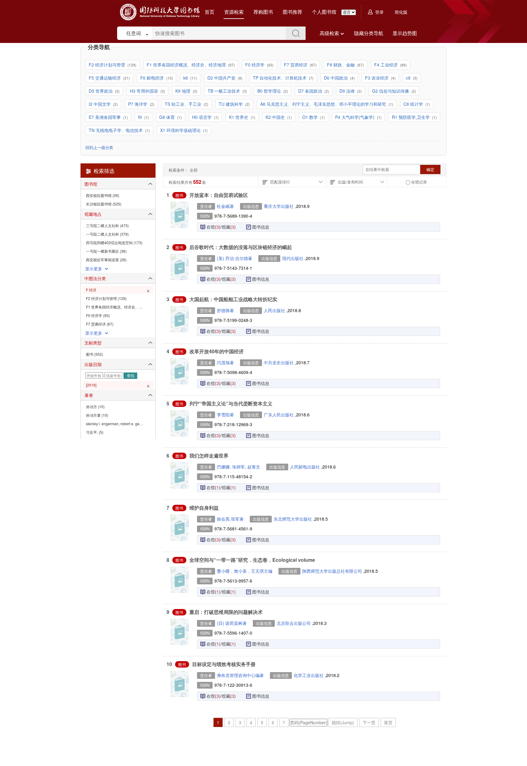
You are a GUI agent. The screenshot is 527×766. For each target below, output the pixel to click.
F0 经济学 (255, 65)
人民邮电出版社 (305, 467)
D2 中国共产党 (222, 78)
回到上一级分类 (99, 147)
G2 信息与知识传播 (391, 91)
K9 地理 (183, 91)
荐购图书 (263, 11)
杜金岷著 (225, 206)
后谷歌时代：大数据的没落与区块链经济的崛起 (240, 247)
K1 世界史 (239, 117)
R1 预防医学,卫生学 (411, 117)
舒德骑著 (225, 310)
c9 (409, 78)
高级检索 (329, 33)
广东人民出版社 (279, 415)
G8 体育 (167, 117)
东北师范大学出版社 (293, 519)
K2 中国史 (276, 117)
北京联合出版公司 (294, 623)
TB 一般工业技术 (224, 91)
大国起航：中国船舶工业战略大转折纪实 (233, 299)
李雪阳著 (225, 415)
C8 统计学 (413, 104)
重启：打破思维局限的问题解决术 (226, 611)
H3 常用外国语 (144, 91)
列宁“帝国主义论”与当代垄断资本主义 (230, 403)
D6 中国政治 (336, 78)
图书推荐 (292, 11)
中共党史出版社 (279, 362)
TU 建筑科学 (231, 104)
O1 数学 (310, 117)
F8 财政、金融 (341, 65)
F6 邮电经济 (152, 78)
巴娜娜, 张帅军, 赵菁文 (238, 467)
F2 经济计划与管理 (107, 65)
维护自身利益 (204, 507)
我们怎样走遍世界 (208, 455)
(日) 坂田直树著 (232, 623)
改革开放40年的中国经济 (216, 351)
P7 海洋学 (138, 104)
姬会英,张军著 (230, 519)
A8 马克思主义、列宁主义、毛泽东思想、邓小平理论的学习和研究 (323, 104)
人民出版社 (275, 310)
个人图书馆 (324, 11)
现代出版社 (293, 258)
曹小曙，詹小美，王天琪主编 (244, 571)
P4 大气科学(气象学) (355, 117)
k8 (186, 78)
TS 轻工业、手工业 (184, 104)
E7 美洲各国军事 (105, 117)
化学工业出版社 (309, 675)
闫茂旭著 (225, 362)
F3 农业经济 (377, 78)
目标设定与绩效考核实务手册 (224, 664)
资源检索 (234, 11)
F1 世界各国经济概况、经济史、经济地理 (187, 65)
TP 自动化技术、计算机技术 (280, 78)
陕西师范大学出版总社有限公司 (332, 571)
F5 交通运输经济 (105, 78)
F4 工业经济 (386, 65)
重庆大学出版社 (279, 206)
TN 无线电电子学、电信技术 (116, 130)
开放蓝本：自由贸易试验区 (218, 194)
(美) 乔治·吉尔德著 (234, 258)
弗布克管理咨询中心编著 (240, 675)
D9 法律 (347, 91)
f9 (140, 117)
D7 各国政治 (310, 91)
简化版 (401, 12)
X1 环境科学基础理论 (181, 130)
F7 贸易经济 (296, 65)
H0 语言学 (202, 117)
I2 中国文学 (100, 104)
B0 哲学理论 (269, 91)
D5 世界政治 (101, 91)
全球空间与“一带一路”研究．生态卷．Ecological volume (252, 559)
